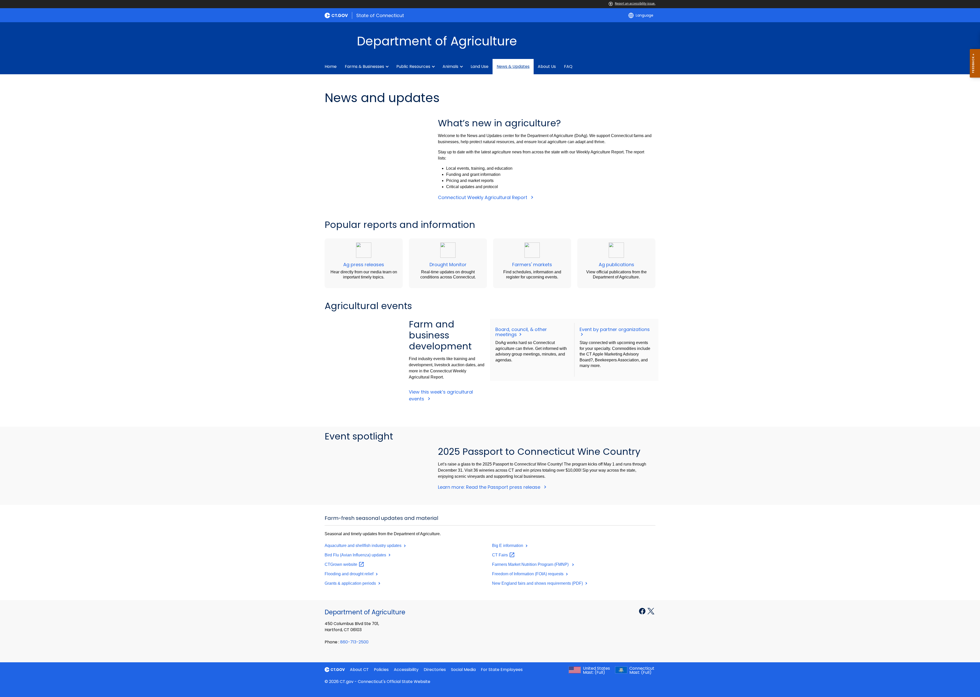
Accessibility (406, 669)
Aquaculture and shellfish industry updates (363, 545)
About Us (547, 66)
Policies (381, 669)
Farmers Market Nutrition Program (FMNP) (531, 564)
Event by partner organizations (615, 329)
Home (331, 66)
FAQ (568, 66)
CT (500, 555)
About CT (359, 669)
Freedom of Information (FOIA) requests (528, 574)
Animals (450, 66)
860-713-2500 (354, 642)
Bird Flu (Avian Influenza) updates (356, 555)
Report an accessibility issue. (635, 3)
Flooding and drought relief (349, 574)
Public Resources (413, 66)
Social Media (463, 669)
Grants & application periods (351, 583)
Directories (435, 669)
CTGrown (341, 564)
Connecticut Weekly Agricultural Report (483, 197)
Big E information (508, 545)
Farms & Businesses (364, 66)
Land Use (479, 66)
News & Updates (513, 66)
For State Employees (502, 669)
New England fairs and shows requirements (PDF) (538, 583)
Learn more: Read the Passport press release (490, 487)
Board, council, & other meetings (521, 332)
